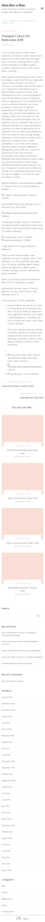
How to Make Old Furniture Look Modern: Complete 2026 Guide (19, 634)
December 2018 (8, 825)
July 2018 (6, 845)
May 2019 (5, 806)
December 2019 (8, 761)
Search (5, 608)
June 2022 (6, 755)
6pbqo (26, 919)
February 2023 (8, 736)
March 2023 (7, 729)
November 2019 (8, 768)
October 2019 (7, 774)
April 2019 (6, 813)
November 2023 (8, 710)
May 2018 (5, 857)
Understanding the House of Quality (17, 663)
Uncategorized (9, 31)
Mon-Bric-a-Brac (13, 5)
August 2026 (7, 697)
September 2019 (8, 781)
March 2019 (6, 819)
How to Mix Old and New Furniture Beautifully (21, 651)
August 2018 (7, 838)
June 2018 (6, 851)
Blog (3, 886)
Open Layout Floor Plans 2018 (22, 498)
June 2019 (6, 800)
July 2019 (6, 793)
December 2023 (8, 704)
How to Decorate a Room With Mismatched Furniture (20, 642)
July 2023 (6, 723)
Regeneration (7, 899)
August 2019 (7, 787)
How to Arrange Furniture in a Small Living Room (22, 657)
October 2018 (7, 832)
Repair (4, 905)
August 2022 (7, 742)
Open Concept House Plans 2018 (22, 543)
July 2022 (6, 748)
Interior (5, 892)
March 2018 (6, 870)
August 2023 (7, 716)
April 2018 (6, 864)
